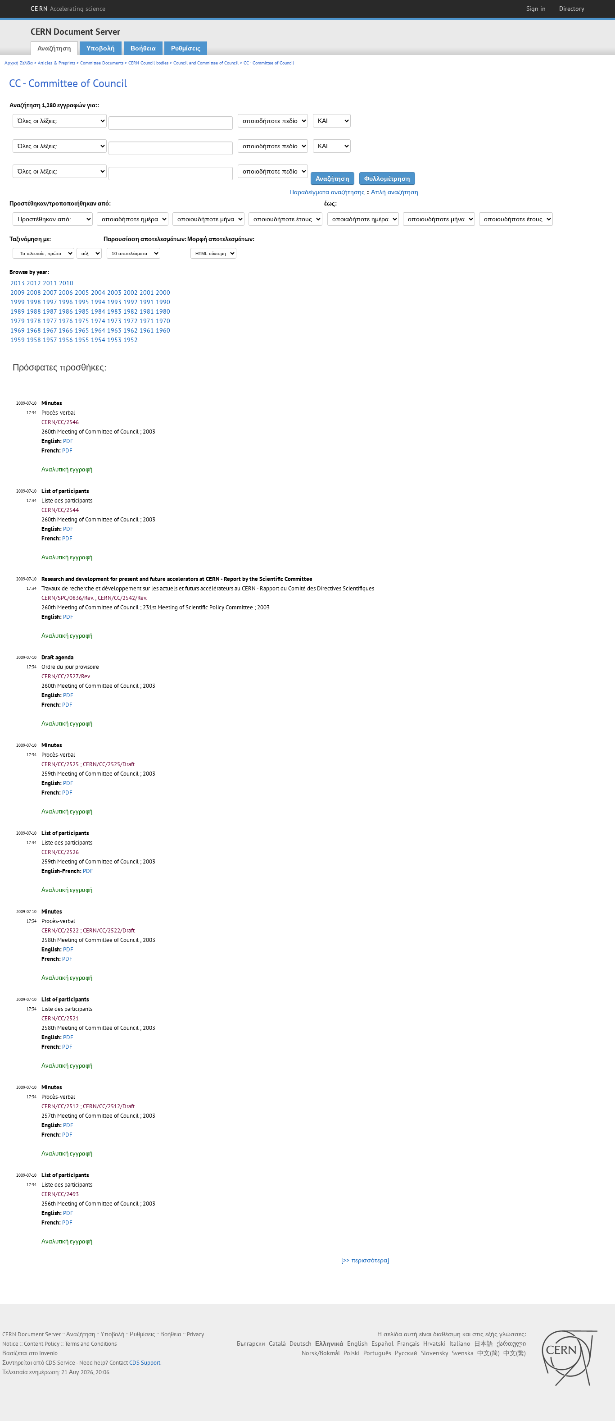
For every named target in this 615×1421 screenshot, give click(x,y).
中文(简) (488, 1353)
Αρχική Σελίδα (19, 63)
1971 (147, 321)
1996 (66, 302)
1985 (82, 311)
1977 (50, 321)
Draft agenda (57, 657)
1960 (163, 330)
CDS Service (60, 1362)
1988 (34, 311)
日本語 (483, 1343)
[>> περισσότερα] (365, 1260)
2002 (130, 292)
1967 (50, 330)
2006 (66, 292)
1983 (114, 311)
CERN (68, 9)
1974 (98, 321)
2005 (82, 292)
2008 (34, 292)
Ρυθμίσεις (185, 48)
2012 (34, 283)
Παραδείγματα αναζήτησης (327, 192)
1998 (34, 302)
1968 (34, 330)
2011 (50, 283)
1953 (114, 340)
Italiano (459, 1343)
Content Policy (41, 1344)
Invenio (48, 1353)
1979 (17, 321)
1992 (130, 302)
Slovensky (434, 1353)
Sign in (536, 9)
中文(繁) (514, 1353)
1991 (147, 302)
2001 (147, 292)
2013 (17, 283)
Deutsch (300, 1343)
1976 (66, 321)
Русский (406, 1353)
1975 (82, 321)
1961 (147, 330)
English (357, 1343)
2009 (17, 292)
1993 (114, 302)
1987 (50, 311)
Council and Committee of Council (206, 63)
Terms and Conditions (91, 1344)
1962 (130, 330)
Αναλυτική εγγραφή (66, 469)
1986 (66, 311)
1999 (17, 302)
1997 (50, 302)
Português (377, 1353)
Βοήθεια (143, 48)
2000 (163, 292)
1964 (98, 330)
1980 (163, 311)
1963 (114, 330)
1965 (82, 330)
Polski (352, 1353)
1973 (114, 321)
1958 (34, 340)
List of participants (65, 491)
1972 (130, 321)
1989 (17, 311)
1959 (17, 340)
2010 (66, 283)
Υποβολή (100, 48)
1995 (82, 302)
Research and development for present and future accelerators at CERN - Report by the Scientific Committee (176, 579)
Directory (571, 9)
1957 (50, 340)
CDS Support (144, 1362)
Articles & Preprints (56, 63)
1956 (66, 340)
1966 (66, 330)
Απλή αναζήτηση (394, 192)
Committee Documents (101, 63)
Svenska (463, 1353)
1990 (163, 302)
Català (277, 1343)
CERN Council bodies (149, 63)
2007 (50, 292)
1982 (130, 311)
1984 (98, 311)
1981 (147, 311)
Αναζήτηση (54, 48)
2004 (98, 292)
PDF (68, 441)
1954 (98, 340)
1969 (17, 330)
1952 (130, 340)
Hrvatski (434, 1343)
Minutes (51, 403)
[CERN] (569, 1358)
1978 (34, 321)
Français (408, 1343)
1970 (163, 321)
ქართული (511, 1343)
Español (382, 1343)
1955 (82, 340)
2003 (114, 292)
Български (251, 1343)
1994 (98, 302)
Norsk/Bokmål (321, 1353)
